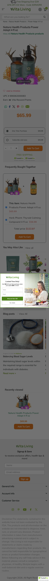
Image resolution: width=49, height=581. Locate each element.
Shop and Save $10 (12, 298)
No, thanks (12, 303)
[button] (43, 578)
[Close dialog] (46, 276)
